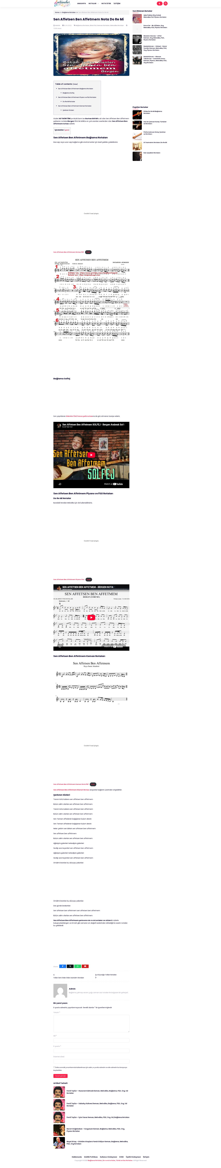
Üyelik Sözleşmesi (133, 1157)
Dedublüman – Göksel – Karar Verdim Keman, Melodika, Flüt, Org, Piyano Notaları (155, 48)
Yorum (56, 1012)
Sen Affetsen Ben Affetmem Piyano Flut (68, 580)
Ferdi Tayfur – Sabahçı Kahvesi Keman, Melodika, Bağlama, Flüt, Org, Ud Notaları (97, 1104)
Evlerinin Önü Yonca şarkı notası (79, 416)
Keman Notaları (103, 25)
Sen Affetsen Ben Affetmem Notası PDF (68, 252)
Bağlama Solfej (68, 93)
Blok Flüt (93, 25)
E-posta (57, 1046)
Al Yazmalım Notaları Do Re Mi (155, 142)
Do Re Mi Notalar (69, 102)
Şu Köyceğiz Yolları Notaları (105, 975)
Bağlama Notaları (83, 25)
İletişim (146, 1157)
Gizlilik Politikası (91, 1157)
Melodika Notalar (117, 25)
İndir (88, 252)
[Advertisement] (91, 162)
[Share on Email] (85, 966)
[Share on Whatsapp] (77, 966)
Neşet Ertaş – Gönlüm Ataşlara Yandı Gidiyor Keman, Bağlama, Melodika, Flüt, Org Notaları (97, 1142)
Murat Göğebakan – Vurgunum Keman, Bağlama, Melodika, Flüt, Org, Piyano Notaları (96, 1130)
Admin (57, 25)
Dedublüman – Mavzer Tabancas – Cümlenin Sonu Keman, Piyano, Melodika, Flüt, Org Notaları (155, 59)
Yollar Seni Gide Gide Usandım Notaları (68, 978)
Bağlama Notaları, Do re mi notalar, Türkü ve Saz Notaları (110, 1160)
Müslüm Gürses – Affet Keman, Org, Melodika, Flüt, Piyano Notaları (154, 38)
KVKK (121, 1157)
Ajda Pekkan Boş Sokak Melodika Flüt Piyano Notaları (155, 16)
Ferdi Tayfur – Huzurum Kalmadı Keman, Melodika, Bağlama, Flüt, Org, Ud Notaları (97, 1092)
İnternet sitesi (58, 1056)
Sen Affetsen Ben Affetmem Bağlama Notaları (75, 89)
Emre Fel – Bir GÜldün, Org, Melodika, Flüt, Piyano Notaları (155, 26)
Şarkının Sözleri (68, 110)
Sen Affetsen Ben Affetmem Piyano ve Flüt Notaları (77, 97)
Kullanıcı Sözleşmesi (108, 1157)
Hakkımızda (77, 1157)
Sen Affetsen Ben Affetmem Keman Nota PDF (71, 784)
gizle (67, 130)
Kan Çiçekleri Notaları (152, 153)
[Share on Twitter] (70, 966)
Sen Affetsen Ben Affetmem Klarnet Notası (71, 790)
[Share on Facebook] (62, 966)
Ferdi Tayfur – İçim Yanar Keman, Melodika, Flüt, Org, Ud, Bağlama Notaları (98, 1117)
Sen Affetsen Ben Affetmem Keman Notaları (74, 106)
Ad (55, 1036)
